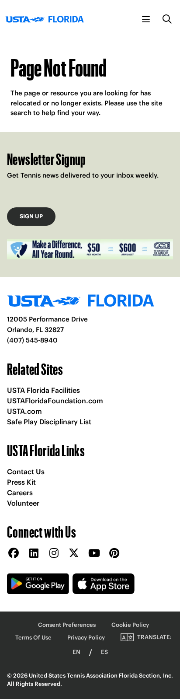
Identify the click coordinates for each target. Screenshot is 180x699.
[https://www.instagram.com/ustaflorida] (53, 553)
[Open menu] (146, 19)
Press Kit (21, 482)
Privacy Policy (86, 637)
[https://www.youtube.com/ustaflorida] (93, 553)
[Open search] (167, 19)
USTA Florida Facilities (43, 390)
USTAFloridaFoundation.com (55, 400)
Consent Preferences (67, 625)
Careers (20, 492)
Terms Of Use (33, 637)
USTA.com (24, 411)
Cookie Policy (130, 625)
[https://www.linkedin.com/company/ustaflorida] (33, 553)
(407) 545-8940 (32, 340)
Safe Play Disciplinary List (49, 421)
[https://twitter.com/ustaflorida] (73, 553)
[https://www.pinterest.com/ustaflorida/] (114, 553)
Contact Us (26, 471)
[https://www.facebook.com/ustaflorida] (13, 553)
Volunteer (23, 503)
